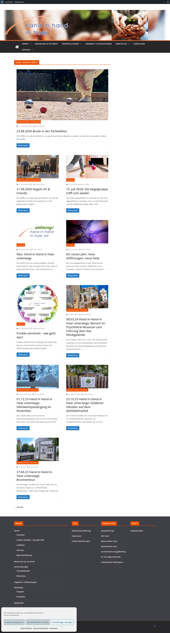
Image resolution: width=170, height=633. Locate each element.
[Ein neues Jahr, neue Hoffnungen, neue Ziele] (87, 231)
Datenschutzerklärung (40, 628)
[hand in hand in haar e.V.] (17, 47)
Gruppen (20, 591)
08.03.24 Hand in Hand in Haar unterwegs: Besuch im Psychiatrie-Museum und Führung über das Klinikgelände (85, 327)
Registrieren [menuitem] (19, 2)
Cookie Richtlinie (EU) (81, 541)
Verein (25, 44)
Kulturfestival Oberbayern (112, 562)
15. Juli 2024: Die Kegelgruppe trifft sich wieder (87, 191)
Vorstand (20, 535)
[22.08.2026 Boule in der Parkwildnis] (62, 94)
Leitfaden (21, 545)
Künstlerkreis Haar (109, 546)
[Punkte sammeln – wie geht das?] (38, 303)
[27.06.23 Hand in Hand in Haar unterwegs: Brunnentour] (38, 449)
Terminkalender (23, 571)
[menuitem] (2, 2)
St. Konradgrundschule (111, 557)
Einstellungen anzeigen (62, 622)
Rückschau (21, 576)
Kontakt (26, 50)
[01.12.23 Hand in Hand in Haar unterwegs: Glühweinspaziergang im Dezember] (38, 376)
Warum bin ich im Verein (46, 44)
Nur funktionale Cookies (37, 622)
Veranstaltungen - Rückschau (77, 310)
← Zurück (18, 507)
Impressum (53, 628)
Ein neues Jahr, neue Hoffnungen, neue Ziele (82, 256)
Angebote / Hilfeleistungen (98, 44)
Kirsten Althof (40, 126)
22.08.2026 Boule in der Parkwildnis (42, 131)
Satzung (20, 550)
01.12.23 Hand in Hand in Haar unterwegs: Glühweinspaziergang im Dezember (34, 405)
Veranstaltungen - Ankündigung (29, 122)
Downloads (139, 44)
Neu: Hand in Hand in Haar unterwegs (36, 256)
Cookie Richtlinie (26, 628)
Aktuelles (70, 180)
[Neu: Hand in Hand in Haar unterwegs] (38, 231)
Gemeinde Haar (107, 531)
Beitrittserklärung (24, 555)
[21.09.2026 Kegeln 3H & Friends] (38, 166)
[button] (29, 44)
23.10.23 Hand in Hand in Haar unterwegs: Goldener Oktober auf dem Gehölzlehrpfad (85, 405)
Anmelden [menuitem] (9, 2)
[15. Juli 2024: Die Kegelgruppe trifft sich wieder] (87, 166)
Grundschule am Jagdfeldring (113, 551)
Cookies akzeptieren (14, 622)
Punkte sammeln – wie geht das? (36, 335)
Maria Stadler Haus (109, 541)
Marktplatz (121, 44)
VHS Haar (105, 536)
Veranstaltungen (70, 44)
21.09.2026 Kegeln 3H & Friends (33, 191)
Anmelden (21, 597)
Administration (136, 531)
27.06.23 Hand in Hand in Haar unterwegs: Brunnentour (34, 476)
